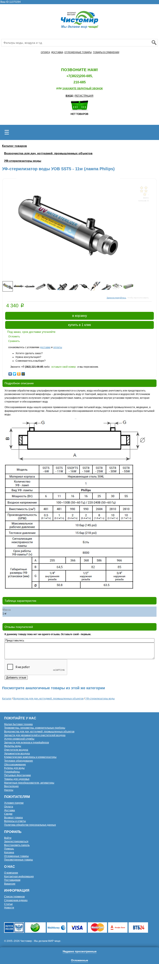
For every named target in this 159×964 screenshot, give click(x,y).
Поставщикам (12, 880)
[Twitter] (14, 372)
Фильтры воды (12, 746)
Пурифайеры (12, 771)
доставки (45, 347)
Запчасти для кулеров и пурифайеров (26, 742)
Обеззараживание (15, 764)
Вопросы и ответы (15, 821)
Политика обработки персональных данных (30, 824)
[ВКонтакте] (10, 372)
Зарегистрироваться (16, 841)
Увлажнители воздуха (17, 753)
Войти (7, 837)
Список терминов (14, 896)
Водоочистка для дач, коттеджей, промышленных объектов (48, 153)
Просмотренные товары (18, 859)
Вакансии (9, 883)
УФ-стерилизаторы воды (22, 160)
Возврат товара (13, 817)
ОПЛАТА (45, 52)
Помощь (9, 848)
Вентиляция (11, 786)
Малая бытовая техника (18, 724)
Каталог (6, 698)
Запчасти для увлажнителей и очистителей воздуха (34, 735)
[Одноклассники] (19, 372)
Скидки (8, 813)
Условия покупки (14, 802)
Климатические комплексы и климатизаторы (30, 757)
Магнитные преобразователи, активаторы (29, 782)
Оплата (8, 806)
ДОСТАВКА (57, 52)
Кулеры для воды (14, 768)
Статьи (8, 904)
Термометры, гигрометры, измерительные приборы (34, 727)
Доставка (9, 810)
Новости (9, 907)
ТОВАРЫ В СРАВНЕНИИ (106, 52)
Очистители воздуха (16, 749)
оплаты (57, 347)
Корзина (9, 852)
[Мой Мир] (23, 372)
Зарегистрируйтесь (116, 298)
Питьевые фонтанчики (17, 775)
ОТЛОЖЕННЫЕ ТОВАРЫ (78, 52)
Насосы (8, 790)
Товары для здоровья (16, 779)
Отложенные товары (16, 856)
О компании (11, 872)
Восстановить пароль (17, 845)
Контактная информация (19, 876)
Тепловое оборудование (18, 760)
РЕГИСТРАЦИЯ (84, 95)
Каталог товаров (14, 145)
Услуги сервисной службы (19, 738)
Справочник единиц (16, 900)
